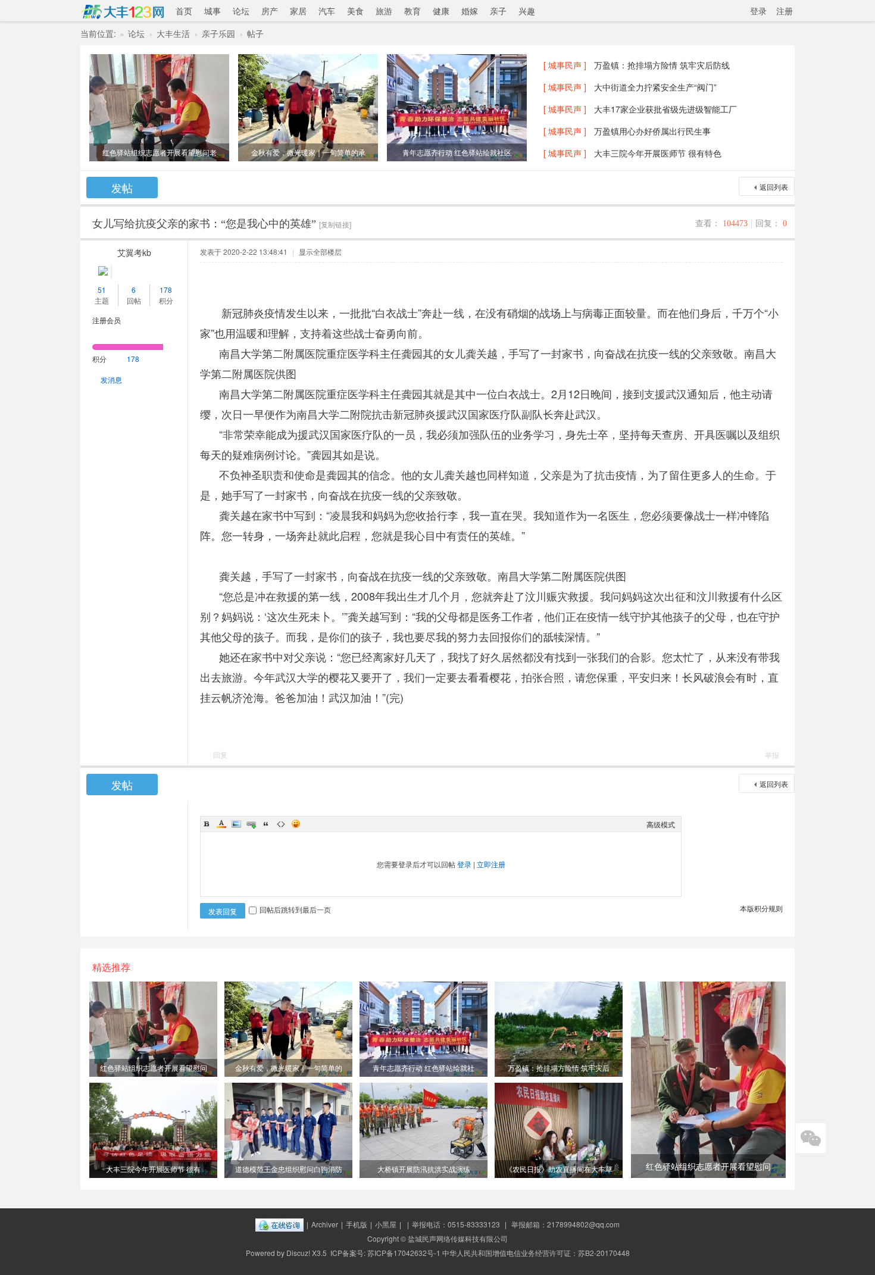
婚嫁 (469, 11)
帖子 (255, 33)
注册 (784, 11)
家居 (298, 11)
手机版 (356, 1224)
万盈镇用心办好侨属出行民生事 (652, 131)
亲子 (498, 11)
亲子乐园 (218, 33)
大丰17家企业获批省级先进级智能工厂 (665, 109)
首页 (184, 11)
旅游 (384, 11)
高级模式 (660, 824)
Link (251, 824)
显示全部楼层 (320, 251)
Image (236, 824)
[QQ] (279, 1224)
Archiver (324, 1224)
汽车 (326, 11)
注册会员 (106, 320)
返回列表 (774, 187)
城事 (212, 11)
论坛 (241, 11)
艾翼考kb (134, 252)
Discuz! (298, 1253)
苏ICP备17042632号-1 (403, 1253)
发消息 (111, 379)
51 (102, 290)
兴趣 (526, 11)
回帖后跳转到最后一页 (295, 909)
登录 (758, 11)
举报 (772, 754)
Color (221, 824)
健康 (441, 11)
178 (166, 290)
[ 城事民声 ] (564, 65)
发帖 (122, 187)
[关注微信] (811, 1138)
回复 (220, 754)
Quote (266, 824)
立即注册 (491, 864)
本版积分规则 (761, 908)
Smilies (296, 824)
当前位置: (98, 33)
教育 (412, 11)
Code (281, 824)
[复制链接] (335, 224)
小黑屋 (385, 1224)
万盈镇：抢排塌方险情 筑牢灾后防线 (662, 65)
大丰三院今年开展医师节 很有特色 (657, 153)
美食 (355, 11)
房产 (269, 11)
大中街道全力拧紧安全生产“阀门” (655, 87)
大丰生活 (173, 33)
